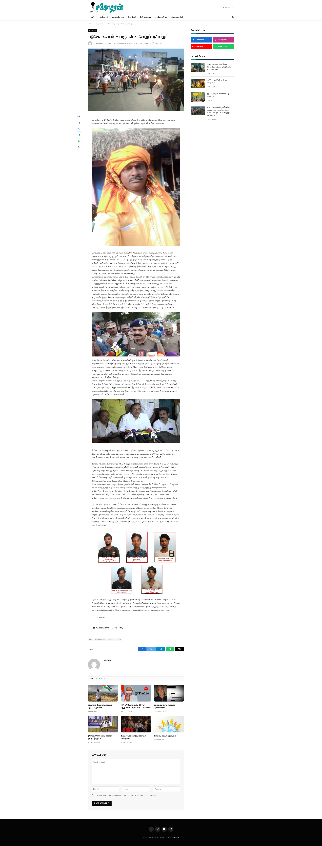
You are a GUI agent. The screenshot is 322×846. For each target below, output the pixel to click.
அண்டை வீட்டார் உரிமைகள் (165, 736)
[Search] (233, 17)
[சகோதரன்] (105, 7)
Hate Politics (100, 639)
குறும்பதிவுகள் (118, 17)
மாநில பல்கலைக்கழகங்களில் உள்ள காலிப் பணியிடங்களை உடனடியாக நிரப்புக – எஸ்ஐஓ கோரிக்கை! (218, 111)
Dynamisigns (174, 837)
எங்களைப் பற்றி (177, 17)
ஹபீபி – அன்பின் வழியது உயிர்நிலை (217, 81)
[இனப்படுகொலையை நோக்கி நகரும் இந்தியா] (103, 724)
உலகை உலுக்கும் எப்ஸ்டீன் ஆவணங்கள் (164, 706)
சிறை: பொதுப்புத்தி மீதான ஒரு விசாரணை (133, 737)
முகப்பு (92, 17)
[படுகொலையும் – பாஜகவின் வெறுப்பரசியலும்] (136, 80)
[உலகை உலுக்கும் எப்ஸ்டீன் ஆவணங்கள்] (169, 693)
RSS (119, 639)
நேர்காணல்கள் (146, 17)
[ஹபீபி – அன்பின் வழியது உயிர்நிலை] (198, 83)
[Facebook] (79, 123)
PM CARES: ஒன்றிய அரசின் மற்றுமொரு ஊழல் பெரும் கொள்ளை (136, 706)
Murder (111, 639)
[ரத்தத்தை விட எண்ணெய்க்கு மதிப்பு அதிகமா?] (103, 693)
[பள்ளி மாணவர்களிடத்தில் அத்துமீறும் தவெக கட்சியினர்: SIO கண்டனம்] (198, 67)
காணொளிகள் (161, 17)
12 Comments (146, 43)
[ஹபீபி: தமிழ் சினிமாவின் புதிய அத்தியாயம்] (198, 97)
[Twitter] (79, 129)
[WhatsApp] (79, 140)
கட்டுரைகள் (103, 17)
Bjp (90, 639)
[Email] (79, 146)
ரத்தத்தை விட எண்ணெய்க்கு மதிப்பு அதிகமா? (100, 706)
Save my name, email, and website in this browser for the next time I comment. (125, 795)
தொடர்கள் (132, 17)
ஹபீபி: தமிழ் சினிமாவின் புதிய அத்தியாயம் (219, 95)
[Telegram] (79, 135)
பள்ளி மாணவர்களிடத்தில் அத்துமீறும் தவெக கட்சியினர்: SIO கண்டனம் (219, 67)
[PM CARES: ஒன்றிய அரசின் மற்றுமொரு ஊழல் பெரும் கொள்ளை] (136, 693)
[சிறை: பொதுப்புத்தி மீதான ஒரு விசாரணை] (136, 724)
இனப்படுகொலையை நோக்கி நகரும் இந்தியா (100, 737)
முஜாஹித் (99, 43)
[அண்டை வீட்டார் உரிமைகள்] (169, 724)
